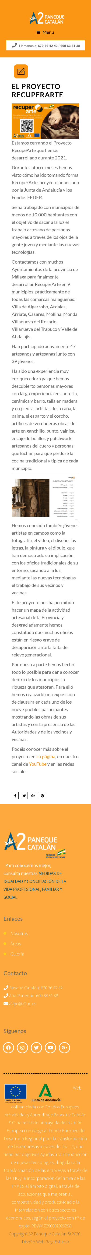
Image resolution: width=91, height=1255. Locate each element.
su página (45, 756)
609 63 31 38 (47, 995)
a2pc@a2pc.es (22, 1003)
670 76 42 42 (52, 988)
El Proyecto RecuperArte (37, 90)
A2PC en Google (64, 1047)
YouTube (37, 764)
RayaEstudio (57, 1241)
